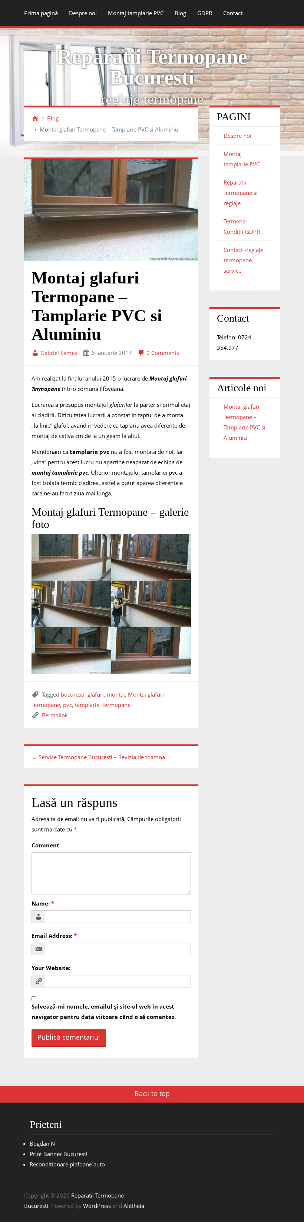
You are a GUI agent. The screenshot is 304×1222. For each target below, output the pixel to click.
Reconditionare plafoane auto (67, 1164)
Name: (43, 903)
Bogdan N (42, 1143)
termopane (116, 704)
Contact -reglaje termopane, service (243, 260)
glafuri (95, 694)
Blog (180, 13)
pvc (67, 704)
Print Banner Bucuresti (58, 1154)
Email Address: (54, 935)
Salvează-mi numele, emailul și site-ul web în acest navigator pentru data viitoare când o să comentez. (104, 1011)
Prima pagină (41, 13)
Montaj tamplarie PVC (135, 13)
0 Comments (162, 352)
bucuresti (73, 694)
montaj (116, 694)
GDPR (204, 13)
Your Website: (51, 968)
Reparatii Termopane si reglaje (241, 193)
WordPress (97, 1205)
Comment (45, 845)
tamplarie (87, 704)
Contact (232, 13)
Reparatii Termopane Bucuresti (152, 67)
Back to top (152, 1093)
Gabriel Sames (58, 352)
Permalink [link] (55, 715)
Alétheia (133, 1205)
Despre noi (83, 13)
